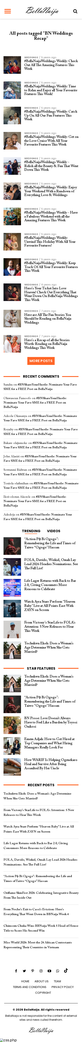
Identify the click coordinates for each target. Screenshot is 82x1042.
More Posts (41, 360)
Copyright (43, 993)
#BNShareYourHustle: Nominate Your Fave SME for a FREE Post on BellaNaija (35, 403)
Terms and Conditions (29, 987)
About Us (42, 981)
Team (57, 981)
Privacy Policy (63, 987)
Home (25, 981)
